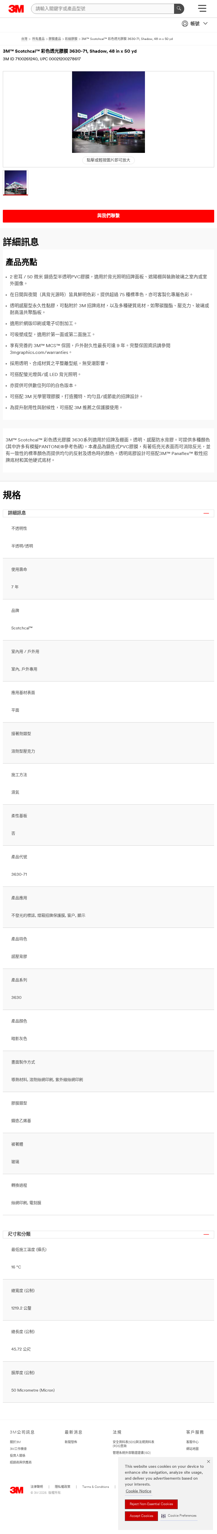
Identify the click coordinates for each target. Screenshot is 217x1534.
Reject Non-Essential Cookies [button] (151, 1504)
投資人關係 (17, 1456)
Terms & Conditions (95, 1487)
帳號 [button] (195, 24)
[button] (179, 1516)
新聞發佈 (71, 1442)
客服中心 (192, 1442)
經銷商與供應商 (21, 1462)
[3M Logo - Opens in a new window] (16, 9)
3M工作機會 (18, 1449)
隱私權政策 (62, 1487)
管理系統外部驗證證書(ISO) (132, 1453)
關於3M (15, 1442)
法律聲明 (37, 1487)
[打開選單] (202, 10)
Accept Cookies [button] (141, 1516)
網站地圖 (192, 1449)
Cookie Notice (138, 1491)
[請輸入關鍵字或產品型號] (179, 9)
